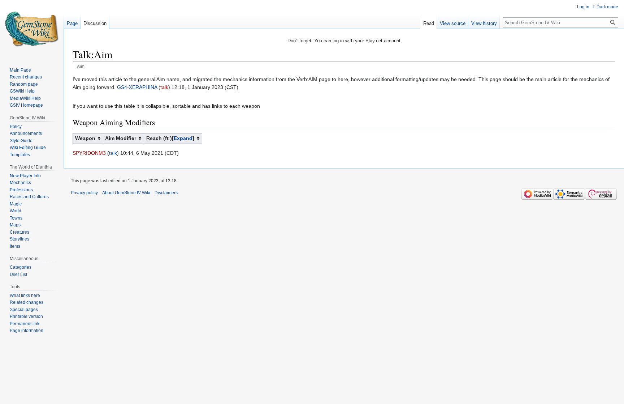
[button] (183, 138)
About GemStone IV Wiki (126, 192)
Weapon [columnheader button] (85, 138)
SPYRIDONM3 (89, 153)
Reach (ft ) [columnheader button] (169, 138)
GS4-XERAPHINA (137, 87)
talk (164, 87)
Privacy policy (84, 192)
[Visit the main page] (32, 29)
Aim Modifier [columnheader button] (120, 138)
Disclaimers (166, 192)
